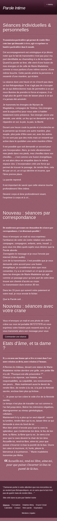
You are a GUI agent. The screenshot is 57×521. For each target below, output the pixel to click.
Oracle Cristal (41, 505)
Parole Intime (14, 8)
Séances (6, 505)
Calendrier (8, 508)
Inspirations (38, 508)
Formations (16, 505)
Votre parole (27, 508)
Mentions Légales (28, 513)
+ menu (49, 4)
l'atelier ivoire (30, 498)
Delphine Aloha (28, 505)
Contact (17, 508)
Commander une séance (15, 337)
